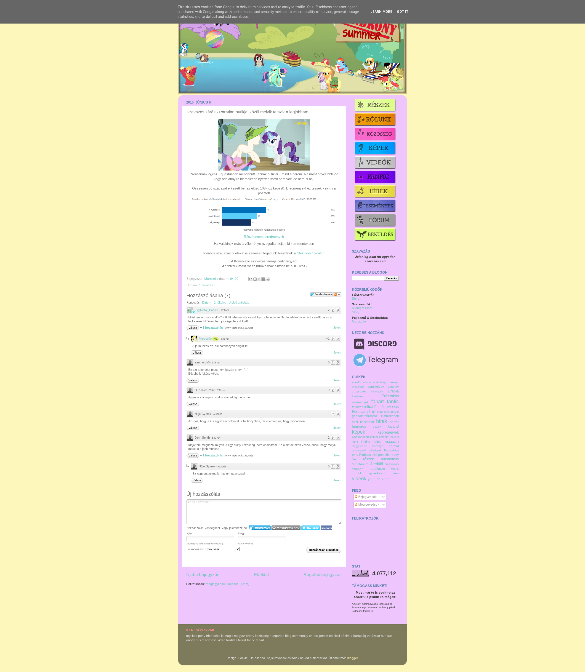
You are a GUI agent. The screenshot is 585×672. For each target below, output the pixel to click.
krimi (355, 441)
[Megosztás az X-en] (259, 279)
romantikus (390, 459)
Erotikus (358, 396)
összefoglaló (359, 450)
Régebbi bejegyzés (322, 574)
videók (359, 478)
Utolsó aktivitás (239, 302)
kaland (393, 426)
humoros (359, 426)
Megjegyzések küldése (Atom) (227, 584)
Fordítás (358, 411)
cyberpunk (377, 391)
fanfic (393, 401)
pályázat (375, 450)
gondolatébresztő (364, 416)
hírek (381, 421)
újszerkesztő (377, 473)
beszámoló (358, 386)
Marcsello (211, 278)
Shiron (356, 298)
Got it (403, 12)
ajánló (356, 382)
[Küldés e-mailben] (250, 279)
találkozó (377, 469)
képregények (388, 432)
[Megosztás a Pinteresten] (268, 279)
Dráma (393, 391)
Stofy (355, 312)
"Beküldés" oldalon (310, 253)
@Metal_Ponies (207, 310)
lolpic (377, 441)
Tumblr (357, 473)
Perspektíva (391, 450)
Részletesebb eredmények (264, 237)
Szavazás (206, 285)
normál (394, 446)
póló (374, 454)
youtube (374, 479)
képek (358, 432)
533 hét (225, 310)
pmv (355, 454)
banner (393, 382)
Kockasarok (360, 437)
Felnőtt (380, 407)
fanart (377, 401)
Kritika (365, 441)
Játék (377, 426)
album (367, 382)
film (389, 407)
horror (394, 422)
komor (374, 437)
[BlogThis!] (255, 279)
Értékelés (220, 302)
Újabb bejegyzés (202, 574)
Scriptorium (360, 464)
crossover (359, 391)
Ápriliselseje (379, 382)
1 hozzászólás (213, 327)
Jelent (337, 327)
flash (395, 407)
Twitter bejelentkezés (310, 527)
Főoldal (261, 574)
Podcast (365, 454)
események (360, 402)
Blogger (352, 658)
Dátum (206, 302)
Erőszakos (390, 396)
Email (241, 534)
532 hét (216, 437)
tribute (395, 469)
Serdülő (376, 464)
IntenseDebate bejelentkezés (260, 527)
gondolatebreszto (388, 411)
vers (396, 473)
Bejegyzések (367, 497)
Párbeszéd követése (337, 294)
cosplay (393, 386)
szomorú (358, 469)
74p (215, 339)
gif (373, 411)
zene (386, 479)
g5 (368, 411)
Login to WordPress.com (285, 527)
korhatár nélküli (389, 437)
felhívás (357, 407)
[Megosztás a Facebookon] (263, 279)
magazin (392, 441)
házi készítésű (363, 422)
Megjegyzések (368, 504)
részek (368, 459)
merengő (377, 446)
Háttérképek (390, 416)
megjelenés (359, 446)
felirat (368, 407)
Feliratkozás (195, 549)
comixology (376, 386)
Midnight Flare (362, 308)
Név (189, 534)
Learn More (381, 12)
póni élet (384, 454)
